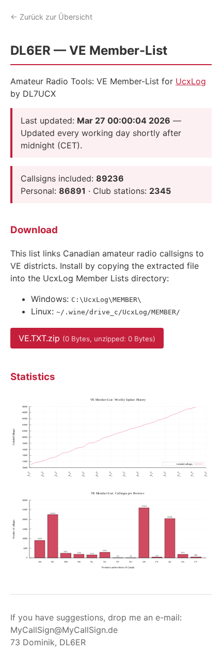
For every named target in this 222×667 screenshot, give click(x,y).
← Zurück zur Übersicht (51, 16)
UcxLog (191, 81)
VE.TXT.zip (87, 338)
